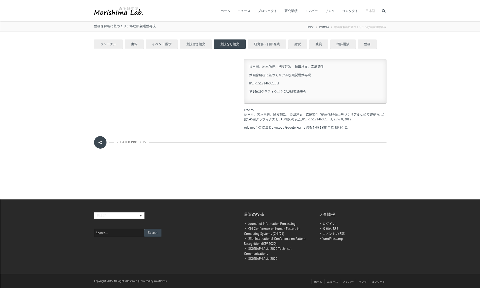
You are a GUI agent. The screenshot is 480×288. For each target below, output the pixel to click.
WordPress (160, 281)
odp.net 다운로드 (256, 127)
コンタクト (350, 11)
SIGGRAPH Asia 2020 (262, 259)
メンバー (311, 11)
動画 (367, 44)
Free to (249, 110)
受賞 (319, 44)
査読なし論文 (230, 44)
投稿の (330, 229)
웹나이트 (341, 127)
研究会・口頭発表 (267, 44)
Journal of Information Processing (272, 224)
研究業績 (291, 11)
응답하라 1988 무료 (320, 127)
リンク (330, 11)
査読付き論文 (196, 44)
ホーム (225, 11)
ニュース (244, 11)
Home (310, 27)
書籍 (134, 44)
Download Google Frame (287, 127)
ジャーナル (108, 44)
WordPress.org (332, 239)
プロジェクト (267, 11)
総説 (297, 44)
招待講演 (343, 44)
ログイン (329, 224)
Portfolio (324, 27)
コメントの (333, 234)
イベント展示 (162, 44)
